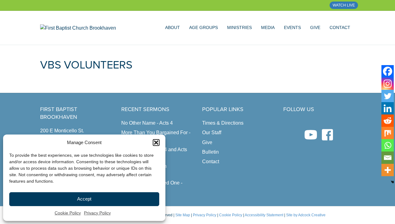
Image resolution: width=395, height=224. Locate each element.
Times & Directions (222, 123)
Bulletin (210, 152)
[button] (156, 142)
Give (315, 27)
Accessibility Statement (264, 215)
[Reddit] (387, 120)
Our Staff (211, 132)
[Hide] (392, 182)
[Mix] (387, 133)
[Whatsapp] (387, 145)
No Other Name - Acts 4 (147, 123)
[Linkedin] (387, 108)
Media (268, 27)
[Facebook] (387, 71)
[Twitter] (387, 96)
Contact (340, 27)
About (172, 27)
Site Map (182, 215)
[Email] (387, 157)
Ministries (239, 27)
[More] (387, 170)
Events (292, 27)
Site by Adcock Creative (305, 215)
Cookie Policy (68, 212)
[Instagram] (387, 83)
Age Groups (203, 27)
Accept (84, 198)
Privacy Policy (97, 212)
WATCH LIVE (344, 5)
